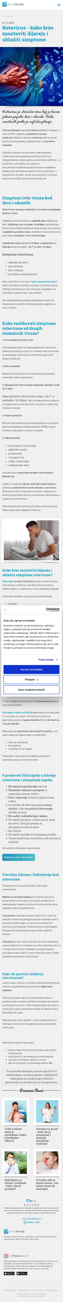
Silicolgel (7, 581)
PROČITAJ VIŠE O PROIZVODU (19, 857)
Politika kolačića (24, 1290)
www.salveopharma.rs (31, 1219)
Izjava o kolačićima (38, 1290)
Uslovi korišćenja (52, 1290)
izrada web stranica (24, 1296)
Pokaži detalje (46, 659)
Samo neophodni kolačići (31, 689)
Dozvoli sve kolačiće (31, 669)
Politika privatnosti (10, 1290)
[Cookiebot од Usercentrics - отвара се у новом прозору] (46, 610)
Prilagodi (30, 679)
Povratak (8, 16)
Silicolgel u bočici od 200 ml (17, 712)
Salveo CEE (33, 1222)
